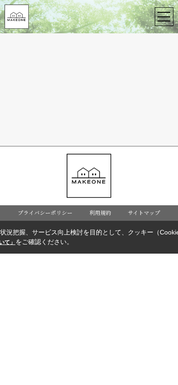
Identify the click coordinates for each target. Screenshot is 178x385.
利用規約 (100, 212)
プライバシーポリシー (45, 212)
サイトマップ (144, 212)
